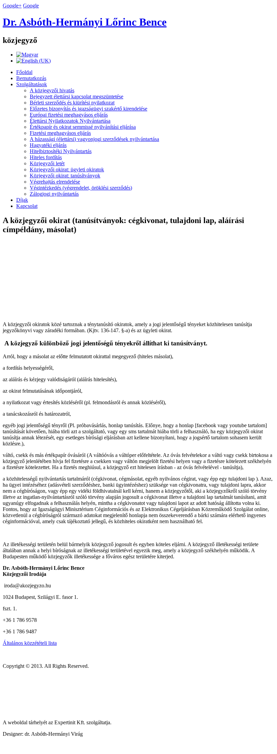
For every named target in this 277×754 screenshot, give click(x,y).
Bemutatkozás (31, 78)
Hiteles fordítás (46, 157)
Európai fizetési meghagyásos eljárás (69, 115)
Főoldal (24, 72)
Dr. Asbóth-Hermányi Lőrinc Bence (85, 22)
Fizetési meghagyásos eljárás (60, 133)
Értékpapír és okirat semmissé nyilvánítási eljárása (83, 127)
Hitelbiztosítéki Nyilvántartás (61, 151)
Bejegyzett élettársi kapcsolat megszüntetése (76, 96)
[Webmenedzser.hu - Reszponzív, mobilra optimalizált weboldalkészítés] (51, 711)
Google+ (12, 5)
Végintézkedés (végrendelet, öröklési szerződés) (81, 188)
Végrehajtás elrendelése (55, 182)
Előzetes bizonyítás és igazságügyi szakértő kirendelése (88, 109)
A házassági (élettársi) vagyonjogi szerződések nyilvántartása (94, 139)
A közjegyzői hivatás (52, 90)
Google (31, 5)
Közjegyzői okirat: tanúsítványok (65, 175)
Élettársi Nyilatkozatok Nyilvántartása (70, 121)
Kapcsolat (26, 206)
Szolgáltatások (31, 84)
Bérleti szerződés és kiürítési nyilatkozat (72, 102)
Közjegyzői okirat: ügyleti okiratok (67, 169)
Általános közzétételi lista (30, 643)
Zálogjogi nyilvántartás (54, 194)
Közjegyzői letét (47, 163)
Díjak (22, 200)
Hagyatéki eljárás (48, 145)
